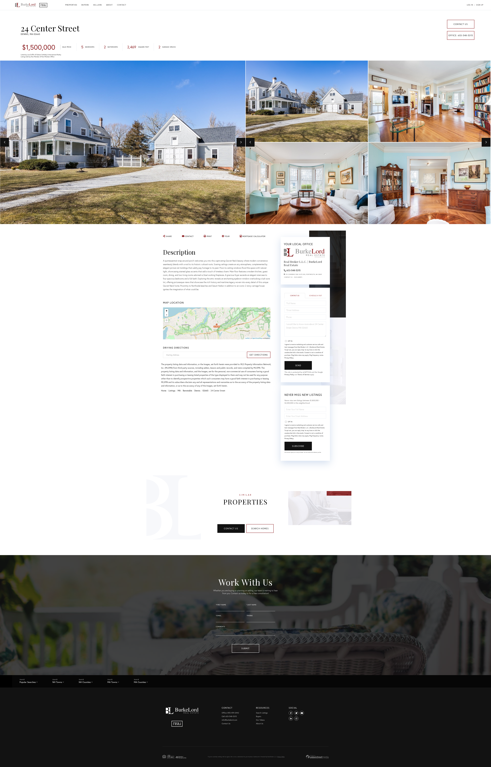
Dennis (197, 390)
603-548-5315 (293, 270)
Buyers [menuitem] (85, 5)
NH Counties (85, 682)
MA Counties (140, 682)
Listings (172, 390)
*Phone (250, 616)
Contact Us (461, 24)
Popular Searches (28, 682)
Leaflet (247, 338)
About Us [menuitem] (259, 723)
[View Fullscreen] (166, 320)
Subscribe (298, 446)
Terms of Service (304, 374)
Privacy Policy (288, 358)
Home (163, 390)
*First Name (221, 605)
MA (179, 390)
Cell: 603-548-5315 (229, 716)
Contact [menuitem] (121, 5)
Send (298, 365)
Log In (470, 5)
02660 (205, 390)
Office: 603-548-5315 (460, 35)
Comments (220, 627)
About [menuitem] (109, 5)
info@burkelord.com (229, 720)
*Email (218, 616)
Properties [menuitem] (71, 5)
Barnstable (187, 390)
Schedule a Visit (315, 296)
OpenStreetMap (257, 338)
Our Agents (298, 277)
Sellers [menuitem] (97, 5)
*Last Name (251, 605)
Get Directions (258, 354)
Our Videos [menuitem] (260, 720)
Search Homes (260, 528)
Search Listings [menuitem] (262, 713)
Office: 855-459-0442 (230, 713)
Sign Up (479, 5)
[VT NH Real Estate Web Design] (317, 756)
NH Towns (57, 682)
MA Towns (112, 682)
